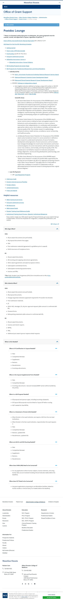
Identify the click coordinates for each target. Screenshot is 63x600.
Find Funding (10, 54)
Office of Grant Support (11, 19)
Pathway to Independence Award (27, 83)
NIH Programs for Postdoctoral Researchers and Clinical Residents (26, 69)
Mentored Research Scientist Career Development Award (31, 77)
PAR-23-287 (21, 94)
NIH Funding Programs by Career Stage (18, 66)
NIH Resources (11, 205)
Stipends (30, 214)
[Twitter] (31, 583)
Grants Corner (23, 19)
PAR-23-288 (32, 94)
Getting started (11, 48)
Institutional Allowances (40, 214)
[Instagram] (25, 583)
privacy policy (24, 596)
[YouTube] (34, 583)
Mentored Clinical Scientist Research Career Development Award (33, 80)
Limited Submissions (13, 188)
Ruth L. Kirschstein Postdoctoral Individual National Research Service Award (37, 74)
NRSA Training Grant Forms (14, 200)
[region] (31, 596)
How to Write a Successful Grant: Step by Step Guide (19, 41)
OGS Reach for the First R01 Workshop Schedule (17, 44)
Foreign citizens (11, 185)
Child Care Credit (11, 179)
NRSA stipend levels (12, 208)
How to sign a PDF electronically (16, 51)
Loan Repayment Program (22, 175)
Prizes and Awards (12, 190)
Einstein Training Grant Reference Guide (18, 211)
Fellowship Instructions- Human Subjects (21, 62)
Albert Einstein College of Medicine (28, 17)
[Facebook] (22, 583)
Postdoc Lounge (32, 19)
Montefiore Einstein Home (11, 17)
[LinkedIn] (28, 583)
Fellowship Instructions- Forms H (16, 59)
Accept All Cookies (51, 597)
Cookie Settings (51, 594)
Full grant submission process (15, 56)
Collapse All (55, 224)
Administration (43, 17)
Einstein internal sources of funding (17, 182)
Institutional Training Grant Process (17, 214)
